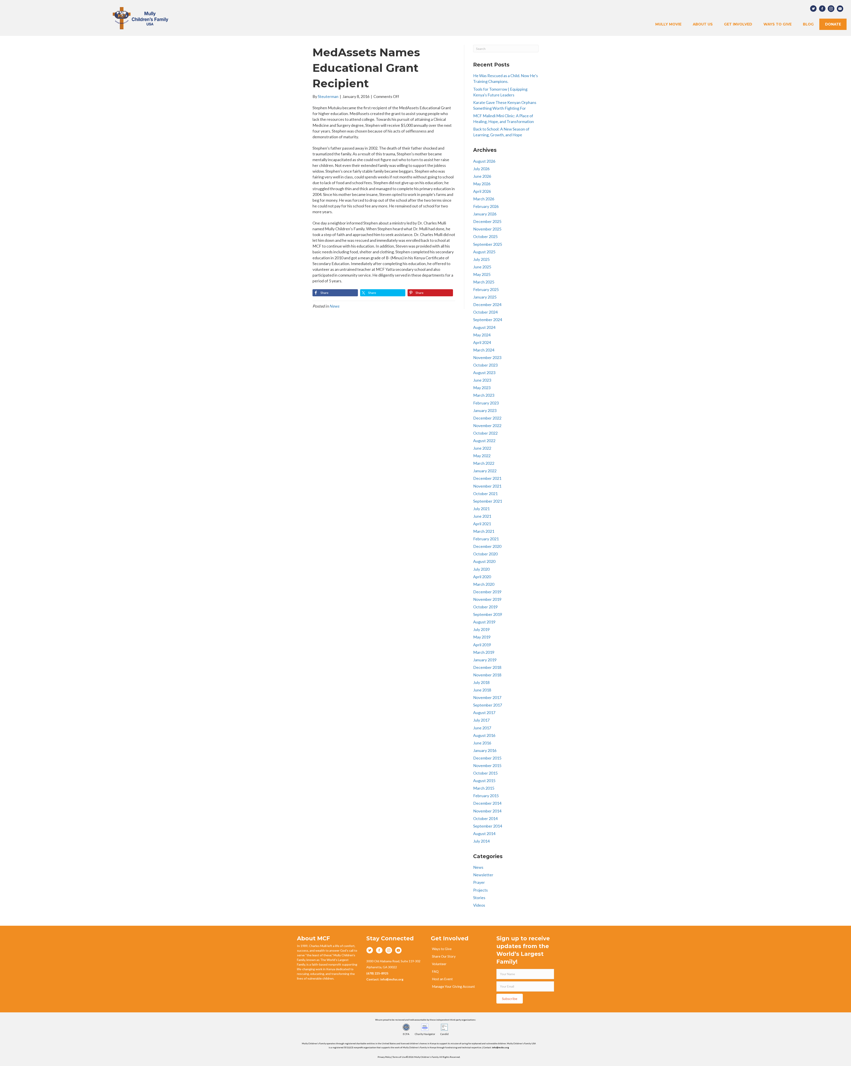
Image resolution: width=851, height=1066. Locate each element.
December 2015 (487, 758)
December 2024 (487, 304)
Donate (833, 24)
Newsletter (483, 874)
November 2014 (487, 810)
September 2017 (487, 705)
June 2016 (482, 742)
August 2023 (484, 372)
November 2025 (487, 228)
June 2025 (482, 266)
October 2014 (485, 818)
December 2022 (487, 418)
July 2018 (481, 682)
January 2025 (484, 297)
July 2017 (481, 720)
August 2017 (484, 712)
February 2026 (486, 206)
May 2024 (481, 334)
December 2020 (487, 546)
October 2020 (485, 553)
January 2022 (484, 470)
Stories (479, 897)
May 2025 (481, 274)
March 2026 (483, 198)
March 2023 (483, 395)
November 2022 (487, 425)
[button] (509, 999)
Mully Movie (668, 24)
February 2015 (486, 795)
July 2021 (481, 508)
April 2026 (482, 191)
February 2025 (486, 289)
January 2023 (484, 410)
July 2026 (481, 168)
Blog (808, 24)
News (334, 306)
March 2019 (483, 652)
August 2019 (484, 621)
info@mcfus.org (500, 1047)
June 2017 (482, 727)
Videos (479, 905)
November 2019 (487, 599)
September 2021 (487, 501)
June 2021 (482, 516)
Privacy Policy (384, 1057)
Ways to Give (777, 24)
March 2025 (483, 281)
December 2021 (487, 478)
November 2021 (487, 486)
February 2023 (486, 402)
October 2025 (485, 236)
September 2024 (487, 319)
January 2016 (484, 750)
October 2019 (485, 606)
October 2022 (485, 433)
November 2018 (487, 674)
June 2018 (482, 689)
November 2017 (487, 697)
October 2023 (485, 365)
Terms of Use (399, 1057)
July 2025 (481, 259)
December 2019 (487, 591)
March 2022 (483, 463)
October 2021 (485, 493)
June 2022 (482, 448)
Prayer (479, 882)
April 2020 (482, 576)
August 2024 (484, 327)
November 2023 (487, 357)
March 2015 (483, 788)
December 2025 (487, 221)
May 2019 (481, 637)
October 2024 (485, 312)
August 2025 (484, 251)
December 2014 (487, 803)
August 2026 (484, 161)
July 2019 (481, 629)
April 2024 (482, 342)
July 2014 (481, 841)
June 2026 (482, 176)
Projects (480, 890)
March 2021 (483, 531)
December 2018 (487, 667)
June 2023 (482, 380)
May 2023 (481, 387)
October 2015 (485, 773)
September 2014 (487, 826)
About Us (703, 24)
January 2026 (484, 213)
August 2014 (484, 833)
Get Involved (738, 24)
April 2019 (482, 644)
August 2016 (484, 735)
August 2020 (484, 561)
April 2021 (482, 523)
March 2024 (483, 350)
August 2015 (484, 780)
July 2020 (481, 569)
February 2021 (486, 538)
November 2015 (487, 765)
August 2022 (484, 440)
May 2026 (481, 183)
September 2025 (487, 244)
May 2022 (481, 455)
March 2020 (483, 584)
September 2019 (487, 614)
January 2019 (484, 659)
